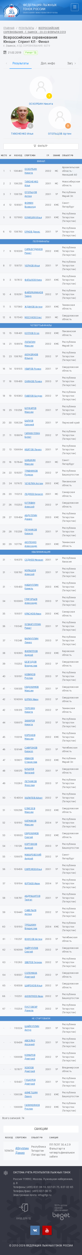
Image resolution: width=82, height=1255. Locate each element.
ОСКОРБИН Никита (41, 103)
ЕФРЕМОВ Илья (33, 869)
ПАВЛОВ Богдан (33, 396)
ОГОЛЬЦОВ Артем (60, 133)
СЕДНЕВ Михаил (34, 560)
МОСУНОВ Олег (33, 317)
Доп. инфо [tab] (48, 63)
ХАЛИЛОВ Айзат (34, 798)
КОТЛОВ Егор (32, 333)
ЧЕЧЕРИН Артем (34, 483)
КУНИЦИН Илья (33, 217)
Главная (8, 28)
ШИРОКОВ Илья (33, 985)
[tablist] (41, 59)
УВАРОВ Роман (33, 369)
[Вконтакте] (35, 1230)
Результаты (26, 28)
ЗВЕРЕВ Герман (33, 962)
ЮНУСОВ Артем (33, 939)
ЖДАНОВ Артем (33, 307)
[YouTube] (47, 1230)
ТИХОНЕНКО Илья (22, 133)
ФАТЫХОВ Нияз (33, 280)
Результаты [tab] (21, 63)
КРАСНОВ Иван (33, 614)
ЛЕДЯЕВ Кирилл (34, 494)
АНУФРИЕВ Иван (34, 996)
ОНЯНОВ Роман (33, 381)
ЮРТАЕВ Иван (32, 883)
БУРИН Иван (31, 699)
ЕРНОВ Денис (32, 232)
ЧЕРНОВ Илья (32, 265)
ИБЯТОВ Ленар (33, 449)
